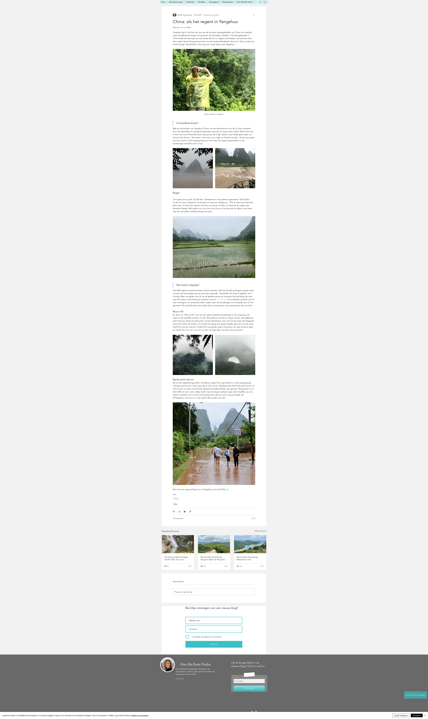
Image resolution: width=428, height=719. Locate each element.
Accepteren (417, 715)
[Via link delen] (190, 511)
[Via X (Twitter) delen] (179, 511)
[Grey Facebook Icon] (260, 2)
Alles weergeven (260, 531)
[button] (415, 695)
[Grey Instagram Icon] (264, 2)
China (176, 498)
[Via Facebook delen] (174, 511)
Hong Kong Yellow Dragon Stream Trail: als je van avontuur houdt (176, 558)
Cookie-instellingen (401, 715)
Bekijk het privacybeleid (140, 715)
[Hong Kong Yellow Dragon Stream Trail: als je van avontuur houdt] (178, 544)
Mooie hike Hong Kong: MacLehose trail (247, 558)
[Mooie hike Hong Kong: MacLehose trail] (250, 544)
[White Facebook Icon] (252, 711)
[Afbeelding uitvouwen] (193, 168)
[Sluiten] (425, 715)
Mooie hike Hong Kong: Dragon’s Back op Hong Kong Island (214, 558)
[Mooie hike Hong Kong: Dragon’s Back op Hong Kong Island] (214, 544)
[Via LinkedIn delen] (185, 511)
